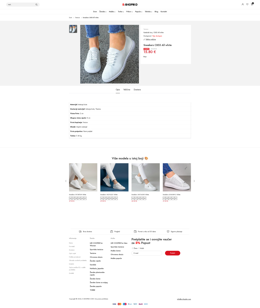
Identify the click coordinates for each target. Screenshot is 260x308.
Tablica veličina (151, 39)
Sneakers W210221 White (109, 194)
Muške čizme (116, 250)
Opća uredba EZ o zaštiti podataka (77, 268)
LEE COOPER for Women (96, 244)
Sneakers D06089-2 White (171, 194)
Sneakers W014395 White (140, 194)
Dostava (71, 250)
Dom (95, 11)
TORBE (92, 290)
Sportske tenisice (96, 249)
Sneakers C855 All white (91, 18)
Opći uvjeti (72, 253)
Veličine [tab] (126, 89)
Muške (111, 11)
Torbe (120, 11)
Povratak (72, 246)
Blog (156, 11)
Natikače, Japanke (97, 268)
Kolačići (71, 264)
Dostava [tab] (137, 89)
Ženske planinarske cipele (97, 273)
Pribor (128, 11)
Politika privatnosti (74, 257)
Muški (142, 248)
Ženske (102, 11)
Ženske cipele (95, 261)
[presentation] (66, 181)
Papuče (138, 11)
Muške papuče (116, 258)
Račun (71, 243)
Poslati (172, 253)
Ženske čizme (95, 278)
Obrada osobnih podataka (78, 260)
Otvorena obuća (96, 257)
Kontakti (164, 11)
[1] (36, 4)
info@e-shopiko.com (184, 299)
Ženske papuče (96, 286)
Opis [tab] (118, 89)
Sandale (93, 264)
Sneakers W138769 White (77, 194)
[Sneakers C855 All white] (109, 54)
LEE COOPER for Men (119, 243)
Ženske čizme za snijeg (99, 282)
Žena (135, 248)
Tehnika (148, 11)
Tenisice (77, 18)
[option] (73, 30)
